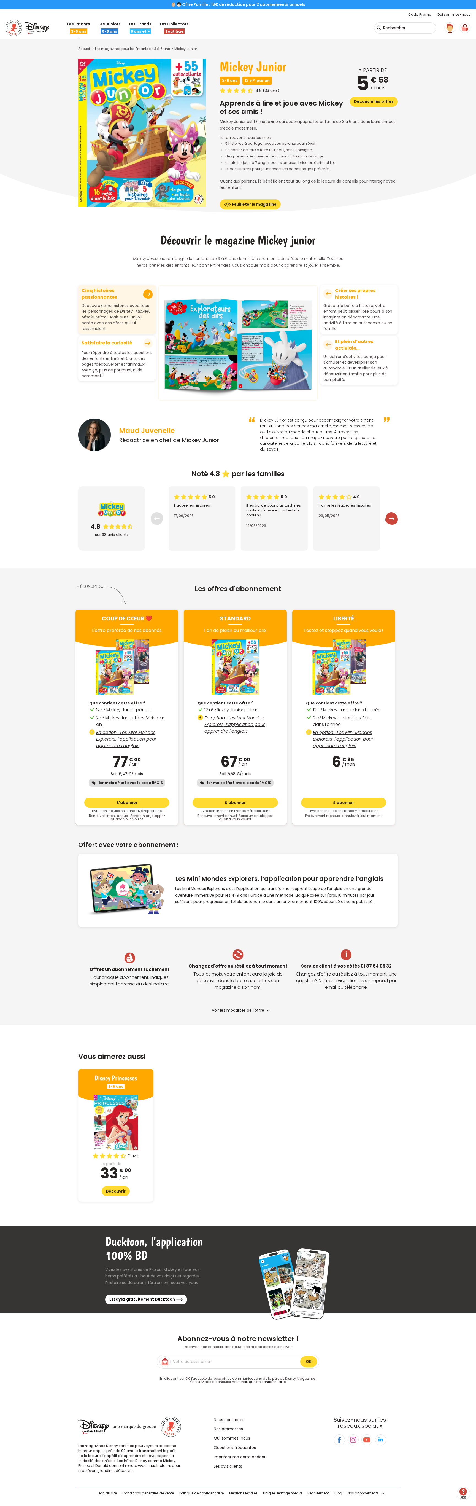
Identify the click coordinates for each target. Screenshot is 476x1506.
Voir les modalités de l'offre (238, 1010)
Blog (338, 1493)
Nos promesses (228, 1429)
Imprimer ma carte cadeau (240, 1457)
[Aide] (463, 1493)
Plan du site (107, 1493)
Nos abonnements (363, 1493)
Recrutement (318, 1493)
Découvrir (116, 1191)
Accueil (84, 48)
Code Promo (419, 14)
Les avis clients (228, 1466)
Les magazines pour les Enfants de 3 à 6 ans (132, 48)
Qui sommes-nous (453, 14)
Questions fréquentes (235, 1447)
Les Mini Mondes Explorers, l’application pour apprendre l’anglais (126, 739)
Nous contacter (229, 1419)
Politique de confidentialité (263, 1381)
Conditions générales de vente (148, 1493)
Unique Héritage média (282, 1493)
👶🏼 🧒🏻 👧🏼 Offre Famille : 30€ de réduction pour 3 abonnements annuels (238, 4)
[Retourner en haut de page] (464, 1478)
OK (309, 1361)
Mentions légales (243, 1493)
